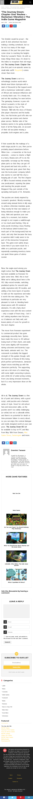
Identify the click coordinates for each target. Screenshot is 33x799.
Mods (3, 701)
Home (2, 7)
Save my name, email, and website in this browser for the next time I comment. (16, 637)
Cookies (10, 778)
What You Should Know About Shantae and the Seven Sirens (16, 546)
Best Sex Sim (16, 493)
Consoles (5, 692)
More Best (5, 710)
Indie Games (15, 22)
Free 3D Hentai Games (8, 732)
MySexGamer (5, 739)
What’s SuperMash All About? (16, 582)
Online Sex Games (6, 735)
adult (3, 686)
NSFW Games (5, 728)
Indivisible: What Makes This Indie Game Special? (16, 564)
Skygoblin (18, 70)
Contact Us (15, 781)
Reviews (4, 704)
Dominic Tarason (18, 450)
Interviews (5, 716)
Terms (11, 775)
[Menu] (2, 2)
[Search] (30, 2)
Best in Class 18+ (7, 707)
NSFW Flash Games (7, 737)
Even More (5, 713)
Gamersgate (16, 435)
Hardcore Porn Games (7, 730)
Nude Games (16, 510)
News (19, 22)
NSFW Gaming (5, 734)
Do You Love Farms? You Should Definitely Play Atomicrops (16, 528)
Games (7, 7)
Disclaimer (19, 778)
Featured (5, 698)
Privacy (19, 775)
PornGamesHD (5, 741)
